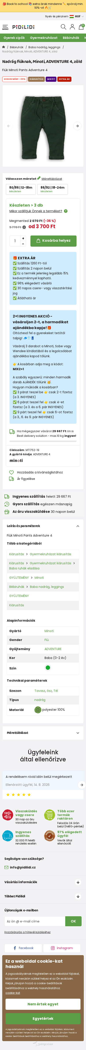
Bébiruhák (71, 38)
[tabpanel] (43, 126)
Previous (8, 126)
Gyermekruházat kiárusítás (50, 554)
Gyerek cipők (14, 38)
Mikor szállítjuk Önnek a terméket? (35, 211)
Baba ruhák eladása (24, 568)
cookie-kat (13, 993)
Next (77, 126)
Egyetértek (43, 1018)
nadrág (39, 700)
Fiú (47, 640)
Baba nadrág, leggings (44, 47)
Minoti (39, 577)
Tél (55, 691)
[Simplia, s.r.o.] (43, 1044)
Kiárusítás (16, 554)
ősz (49, 691)
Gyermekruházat (44, 38)
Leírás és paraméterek (23, 526)
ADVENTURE (53, 649)
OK (73, 921)
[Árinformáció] (24, 227)
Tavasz (39, 691)
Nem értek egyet (43, 1004)
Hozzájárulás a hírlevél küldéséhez (27, 932)
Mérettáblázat (52, 179)
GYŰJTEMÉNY (19, 577)
